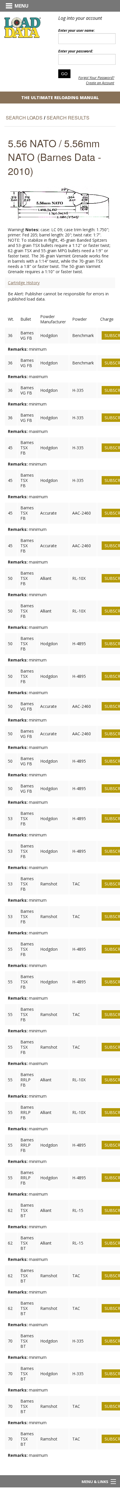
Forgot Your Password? (96, 77)
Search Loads (24, 117)
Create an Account (100, 82)
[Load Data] (22, 27)
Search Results (68, 117)
